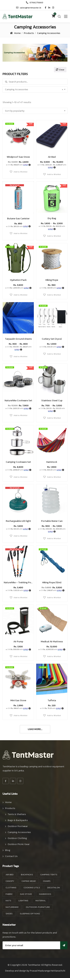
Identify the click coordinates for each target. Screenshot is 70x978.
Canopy (10, 881)
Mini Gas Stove (18, 700)
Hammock (51, 462)
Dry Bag (52, 218)
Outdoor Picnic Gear (19, 844)
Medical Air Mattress (52, 641)
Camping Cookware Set (18, 462)
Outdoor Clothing (17, 838)
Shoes (9, 913)
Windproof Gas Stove (18, 157)
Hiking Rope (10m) (51, 582)
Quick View (18, 143)
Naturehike (12, 907)
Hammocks (45, 894)
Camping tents (48, 874)
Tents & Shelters (17, 814)
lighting (23, 900)
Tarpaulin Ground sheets (18, 339)
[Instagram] (20, 781)
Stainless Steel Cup (51, 400)
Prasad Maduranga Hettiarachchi (47, 971)
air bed (10, 874)
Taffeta (52, 700)
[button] (18, 171)
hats (8, 900)
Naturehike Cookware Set (18, 400)
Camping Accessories (19, 832)
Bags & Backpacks (18, 820)
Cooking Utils (32, 887)
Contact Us (11, 856)
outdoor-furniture (38, 907)
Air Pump (18, 641)
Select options (52, 139)
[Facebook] (6, 781)
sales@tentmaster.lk (30, 7)
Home (17, 33)
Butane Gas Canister (18, 218)
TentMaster (34, 965)
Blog (7, 850)
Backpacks (27, 874)
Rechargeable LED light (18, 521)
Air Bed (52, 157)
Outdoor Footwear (18, 826)
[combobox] (35, 89)
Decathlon (53, 887)
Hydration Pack (18, 280)
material (41, 900)
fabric (9, 894)
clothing (11, 887)
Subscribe (63, 945)
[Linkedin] (13, 781)
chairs (46, 881)
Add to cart (18, 139)
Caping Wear (29, 881)
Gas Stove (26, 894)
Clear (61, 69)
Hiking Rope (51, 280)
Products (29, 33)
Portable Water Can (52, 521)
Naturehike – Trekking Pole (18, 582)
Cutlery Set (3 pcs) (52, 339)
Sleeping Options (30, 913)
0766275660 (36, 2)
